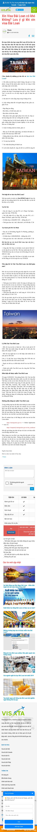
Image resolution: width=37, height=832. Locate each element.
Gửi (32, 488)
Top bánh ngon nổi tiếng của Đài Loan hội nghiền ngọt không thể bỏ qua (19, 699)
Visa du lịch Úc (5, 755)
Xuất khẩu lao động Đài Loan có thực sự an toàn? (19, 608)
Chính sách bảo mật (6, 781)
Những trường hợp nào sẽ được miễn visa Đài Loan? (17, 631)
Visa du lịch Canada (6, 752)
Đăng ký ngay (11, 532)
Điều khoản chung (6, 778)
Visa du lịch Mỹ (5, 749)
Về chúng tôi (4, 775)
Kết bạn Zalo (19, 826)
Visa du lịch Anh (5, 759)
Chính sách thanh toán (7, 788)
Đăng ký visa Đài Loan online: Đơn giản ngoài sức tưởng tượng (19, 654)
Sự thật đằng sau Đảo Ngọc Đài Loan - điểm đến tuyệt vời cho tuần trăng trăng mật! (19, 586)
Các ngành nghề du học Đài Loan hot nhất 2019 (18, 675)
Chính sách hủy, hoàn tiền (8, 785)
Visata (4, 457)
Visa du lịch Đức (5, 765)
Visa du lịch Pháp (6, 762)
